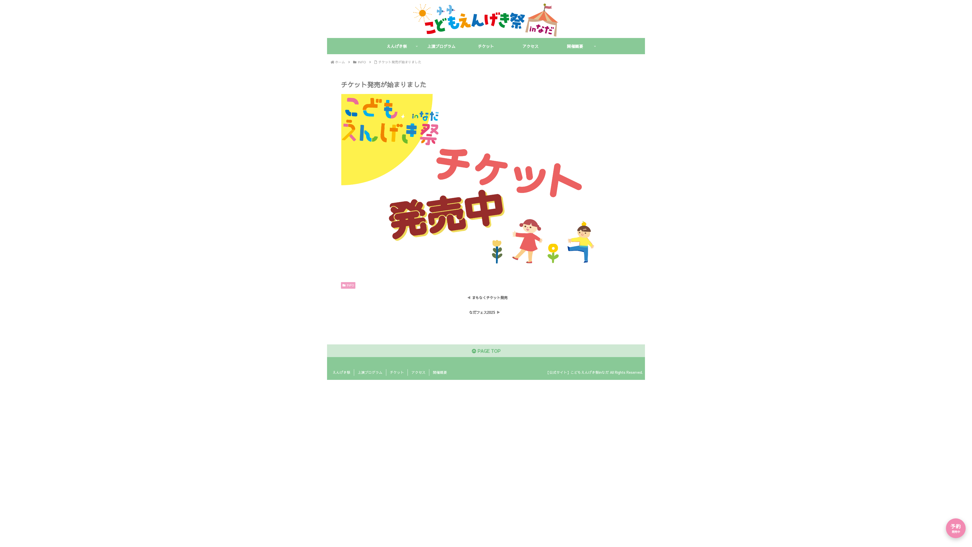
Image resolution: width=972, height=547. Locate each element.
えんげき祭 (341, 372)
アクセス (418, 372)
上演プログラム (370, 372)
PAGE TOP (488, 351)
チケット (397, 372)
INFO (350, 285)
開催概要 (440, 372)
